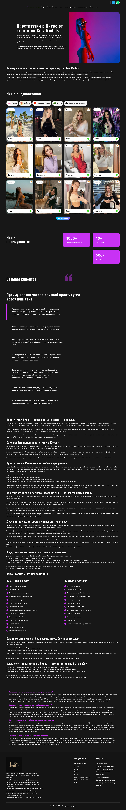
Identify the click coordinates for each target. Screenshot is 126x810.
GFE (97, 788)
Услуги (43, 7)
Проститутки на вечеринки (105, 769)
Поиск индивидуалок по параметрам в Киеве (79, 7)
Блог (97, 7)
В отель (98, 785)
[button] (113, 2)
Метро (49, 7)
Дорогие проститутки (103, 777)
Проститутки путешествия (105, 766)
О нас (60, 7)
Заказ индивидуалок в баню (105, 780)
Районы (54, 7)
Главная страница (33, 7)
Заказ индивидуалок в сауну (105, 783)
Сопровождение (101, 763)
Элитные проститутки (103, 772)
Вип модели (100, 774)
